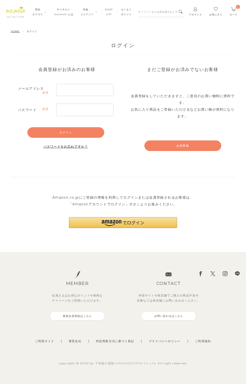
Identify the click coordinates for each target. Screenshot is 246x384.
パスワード (33, 110)
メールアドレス (33, 88)
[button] (123, 222)
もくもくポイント (126, 12)
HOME (15, 31)
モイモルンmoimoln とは (63, 12)
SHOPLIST (109, 12)
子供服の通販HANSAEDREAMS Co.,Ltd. (126, 363)
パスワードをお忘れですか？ (65, 146)
